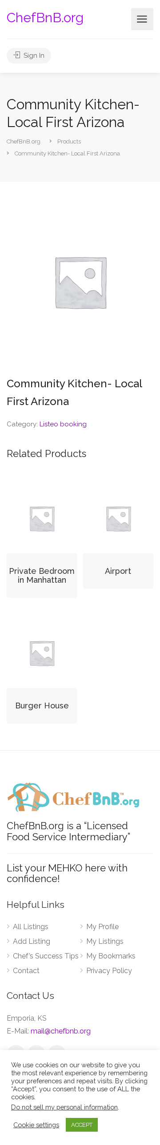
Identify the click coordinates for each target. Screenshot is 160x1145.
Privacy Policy (109, 970)
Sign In (33, 56)
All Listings (30, 926)
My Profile (102, 926)
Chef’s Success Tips (46, 956)
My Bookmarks (111, 956)
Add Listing (31, 941)
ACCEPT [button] (81, 1124)
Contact (26, 970)
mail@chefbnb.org (61, 1031)
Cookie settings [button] (36, 1125)
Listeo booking (63, 424)
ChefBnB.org (45, 17)
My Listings (105, 941)
